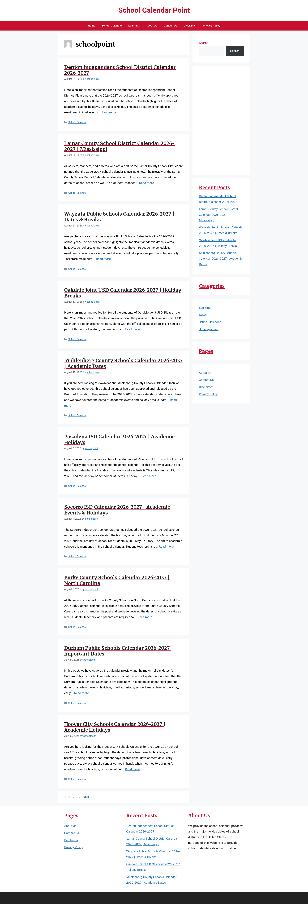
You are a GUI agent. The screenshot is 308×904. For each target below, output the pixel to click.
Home (91, 25)
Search (203, 43)
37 (79, 797)
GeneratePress (176, 898)
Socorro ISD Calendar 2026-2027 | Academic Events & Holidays (117, 510)
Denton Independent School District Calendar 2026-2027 (120, 70)
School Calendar (112, 25)
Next (88, 797)
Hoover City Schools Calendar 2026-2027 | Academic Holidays (114, 727)
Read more (109, 112)
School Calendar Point (154, 10)
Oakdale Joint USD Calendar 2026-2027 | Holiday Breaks (122, 293)
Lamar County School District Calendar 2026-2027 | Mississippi (119, 146)
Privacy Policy (211, 25)
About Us (151, 25)
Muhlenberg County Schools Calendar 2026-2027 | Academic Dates (123, 363)
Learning (133, 25)
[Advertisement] (221, 120)
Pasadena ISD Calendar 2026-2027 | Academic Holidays (119, 439)
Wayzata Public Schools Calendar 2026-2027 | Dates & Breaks (119, 217)
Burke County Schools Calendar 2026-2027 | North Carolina (117, 580)
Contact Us (170, 25)
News (203, 315)
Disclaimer (190, 25)
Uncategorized (208, 329)
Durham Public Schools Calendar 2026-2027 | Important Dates (118, 651)
